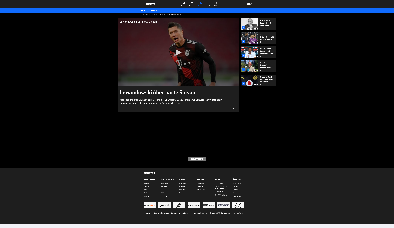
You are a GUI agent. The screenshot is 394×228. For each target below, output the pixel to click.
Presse (235, 193)
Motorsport (147, 186)
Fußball (146, 183)
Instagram (164, 186)
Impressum (148, 213)
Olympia (146, 196)
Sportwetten (219, 192)
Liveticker (200, 186)
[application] (178, 52)
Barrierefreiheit (238, 213)
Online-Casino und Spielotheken (221, 187)
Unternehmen (237, 183)
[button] (178, 52)
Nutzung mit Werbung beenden (220, 213)
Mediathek (182, 183)
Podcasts (182, 190)
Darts (145, 190)
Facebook (164, 183)
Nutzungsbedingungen (199, 213)
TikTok (163, 193)
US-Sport (147, 193)
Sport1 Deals (201, 190)
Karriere (235, 186)
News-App (200, 183)
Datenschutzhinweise (161, 213)
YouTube (164, 196)
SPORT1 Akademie (221, 195)
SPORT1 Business (238, 196)
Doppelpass (183, 193)
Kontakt (235, 190)
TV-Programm (220, 183)
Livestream (183, 186)
